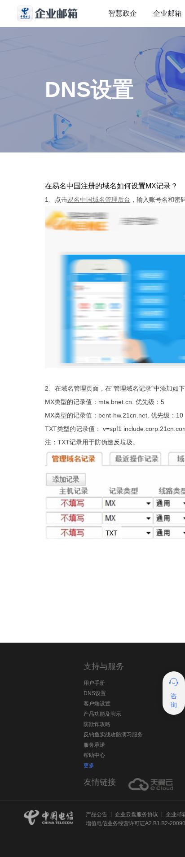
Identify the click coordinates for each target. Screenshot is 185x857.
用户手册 (94, 683)
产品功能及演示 (102, 714)
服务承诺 (94, 745)
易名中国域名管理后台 (98, 199)
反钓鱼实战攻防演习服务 (113, 734)
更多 (89, 765)
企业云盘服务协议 (136, 814)
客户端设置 (97, 703)
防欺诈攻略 (97, 724)
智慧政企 (122, 13)
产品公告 (96, 814)
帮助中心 (94, 755)
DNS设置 (95, 693)
